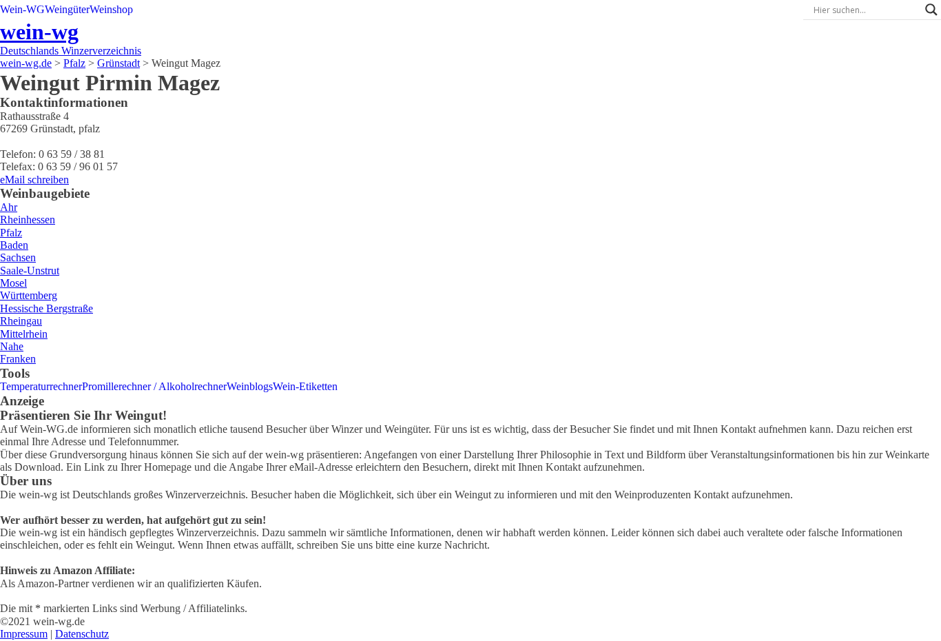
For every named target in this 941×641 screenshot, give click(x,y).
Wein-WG (22, 9)
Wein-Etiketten (305, 386)
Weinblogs (250, 386)
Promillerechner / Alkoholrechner (154, 386)
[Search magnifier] (931, 9)
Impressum (24, 634)
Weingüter (67, 9)
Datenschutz (82, 634)
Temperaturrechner (41, 386)
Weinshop (111, 9)
